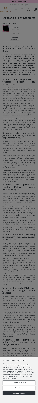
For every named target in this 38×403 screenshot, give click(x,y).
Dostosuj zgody (19, 388)
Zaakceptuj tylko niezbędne (19, 382)
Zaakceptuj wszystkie (19, 393)
